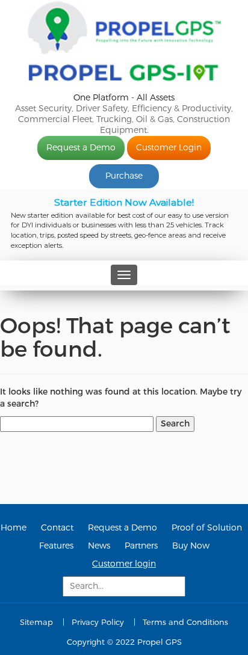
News (99, 546)
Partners (141, 546)
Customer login (124, 564)
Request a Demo (81, 147)
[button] (124, 224)
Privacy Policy (98, 622)
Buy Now (190, 546)
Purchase (124, 176)
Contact (57, 528)
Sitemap (36, 622)
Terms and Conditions (185, 622)
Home (13, 528)
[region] (124, 224)
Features (56, 546)
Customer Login (169, 147)
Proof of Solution (207, 528)
